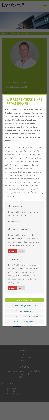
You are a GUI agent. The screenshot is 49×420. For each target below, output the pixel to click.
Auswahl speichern (24, 310)
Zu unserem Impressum (24, 321)
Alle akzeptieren (24, 300)
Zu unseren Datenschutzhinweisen (24, 316)
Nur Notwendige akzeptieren (25, 305)
